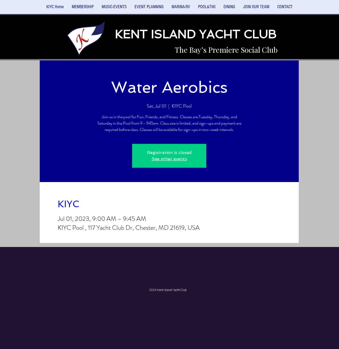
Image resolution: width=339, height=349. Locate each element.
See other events (169, 158)
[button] (114, 8)
